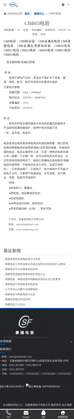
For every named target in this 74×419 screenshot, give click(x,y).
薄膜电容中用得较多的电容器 (21, 284)
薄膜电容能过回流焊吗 (17, 299)
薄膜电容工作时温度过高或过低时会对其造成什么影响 (35, 264)
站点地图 (67, 405)
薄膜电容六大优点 (15, 304)
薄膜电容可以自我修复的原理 (21, 269)
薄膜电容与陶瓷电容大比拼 (20, 294)
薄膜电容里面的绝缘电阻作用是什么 (25, 274)
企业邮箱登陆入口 (13, 405)
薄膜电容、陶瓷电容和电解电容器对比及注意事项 (32, 279)
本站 (42, 34)
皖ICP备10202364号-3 (12, 386)
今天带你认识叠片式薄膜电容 (21, 289)
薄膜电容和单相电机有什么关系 (22, 259)
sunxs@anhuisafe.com (20, 356)
